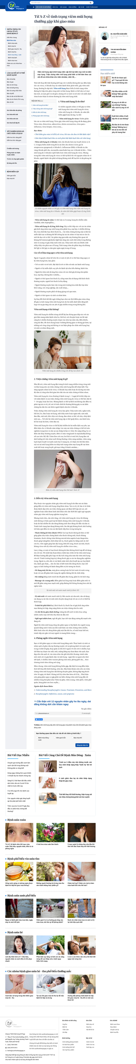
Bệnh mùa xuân (12, 43)
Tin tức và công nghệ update (15, 159)
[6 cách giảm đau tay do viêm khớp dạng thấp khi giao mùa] (48, 782)
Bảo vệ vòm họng (12, 85)
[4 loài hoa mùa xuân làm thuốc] (50, 832)
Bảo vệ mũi (10, 102)
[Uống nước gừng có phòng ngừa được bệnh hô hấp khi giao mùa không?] (19, 871)
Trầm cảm (65, 1029)
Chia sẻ (40, 719)
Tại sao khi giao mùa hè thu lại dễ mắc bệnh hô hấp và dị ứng (50, 997)
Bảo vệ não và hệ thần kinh (15, 96)
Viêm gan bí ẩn (11, 175)
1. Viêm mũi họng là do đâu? (39, 105)
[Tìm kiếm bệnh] (90, 2)
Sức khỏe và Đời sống (43, 7)
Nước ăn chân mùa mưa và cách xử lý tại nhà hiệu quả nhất (81, 921)
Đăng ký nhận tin (82, 745)
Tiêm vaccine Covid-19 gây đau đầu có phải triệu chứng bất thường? (19, 808)
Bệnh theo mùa (11, 40)
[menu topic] (25, 40)
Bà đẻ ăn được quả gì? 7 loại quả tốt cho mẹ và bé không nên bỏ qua (114, 81)
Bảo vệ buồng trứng (12, 88)
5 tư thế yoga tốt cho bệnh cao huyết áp (18, 792)
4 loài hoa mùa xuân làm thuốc (47, 844)
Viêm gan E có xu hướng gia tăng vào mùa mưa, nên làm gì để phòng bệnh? (49, 921)
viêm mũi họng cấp (46, 725)
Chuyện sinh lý (114, 1029)
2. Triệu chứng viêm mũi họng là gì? (41, 109)
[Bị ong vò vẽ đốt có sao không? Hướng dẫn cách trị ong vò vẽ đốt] (106, 104)
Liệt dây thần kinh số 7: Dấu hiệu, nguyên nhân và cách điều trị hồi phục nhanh (18, 959)
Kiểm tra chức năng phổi (14, 137)
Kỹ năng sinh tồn (12, 163)
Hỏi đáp (64, 1032)
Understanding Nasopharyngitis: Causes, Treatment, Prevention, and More (63, 690)
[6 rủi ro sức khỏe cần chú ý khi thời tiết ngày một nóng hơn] (82, 945)
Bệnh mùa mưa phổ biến (21, 895)
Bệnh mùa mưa (12, 60)
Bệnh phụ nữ (90, 1024)
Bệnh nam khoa (115, 1024)
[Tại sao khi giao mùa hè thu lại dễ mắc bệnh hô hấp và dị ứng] (50, 984)
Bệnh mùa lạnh (12, 57)
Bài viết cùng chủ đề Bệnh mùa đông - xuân (65, 755)
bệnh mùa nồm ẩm (75, 725)
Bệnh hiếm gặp (13, 171)
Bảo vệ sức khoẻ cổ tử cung (15, 99)
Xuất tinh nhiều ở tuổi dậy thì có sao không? (120, 117)
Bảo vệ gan (10, 82)
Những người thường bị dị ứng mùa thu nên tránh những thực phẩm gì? (50, 884)
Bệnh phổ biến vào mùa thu (23, 859)
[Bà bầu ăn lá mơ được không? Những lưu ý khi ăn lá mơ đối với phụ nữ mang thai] (106, 126)
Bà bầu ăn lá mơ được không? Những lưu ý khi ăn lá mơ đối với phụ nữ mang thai (120, 128)
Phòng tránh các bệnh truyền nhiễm (13, 154)
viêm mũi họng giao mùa (61, 725)
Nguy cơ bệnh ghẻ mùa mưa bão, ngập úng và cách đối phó (19, 921)
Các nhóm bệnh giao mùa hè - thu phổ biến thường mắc (39, 971)
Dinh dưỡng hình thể (68, 1047)
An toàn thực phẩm (68, 1044)
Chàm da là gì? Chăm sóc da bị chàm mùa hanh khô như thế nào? (81, 884)
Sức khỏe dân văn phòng (14, 110)
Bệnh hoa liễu (114, 1032)
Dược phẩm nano (92, 7)
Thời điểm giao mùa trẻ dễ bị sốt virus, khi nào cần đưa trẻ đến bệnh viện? (63, 134)
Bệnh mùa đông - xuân (14, 55)
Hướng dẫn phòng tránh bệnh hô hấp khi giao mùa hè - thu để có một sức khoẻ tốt (81, 998)
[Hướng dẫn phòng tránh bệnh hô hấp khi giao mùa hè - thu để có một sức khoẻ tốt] (82, 984)
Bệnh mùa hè (12, 46)
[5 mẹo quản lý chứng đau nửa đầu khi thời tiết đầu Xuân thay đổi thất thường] (82, 832)
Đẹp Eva (88, 1027)
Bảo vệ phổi (10, 93)
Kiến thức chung (12, 37)
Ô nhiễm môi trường (13, 148)
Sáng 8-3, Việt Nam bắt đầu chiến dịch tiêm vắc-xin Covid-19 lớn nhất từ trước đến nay (19, 783)
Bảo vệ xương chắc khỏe (14, 90)
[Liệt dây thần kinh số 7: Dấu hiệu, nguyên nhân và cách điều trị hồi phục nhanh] (19, 945)
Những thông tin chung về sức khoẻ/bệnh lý (14, 31)
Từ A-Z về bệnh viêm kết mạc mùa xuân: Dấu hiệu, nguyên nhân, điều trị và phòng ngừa (19, 846)
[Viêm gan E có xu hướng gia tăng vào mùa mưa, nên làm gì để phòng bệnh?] (50, 908)
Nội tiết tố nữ (90, 1029)
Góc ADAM (63, 7)
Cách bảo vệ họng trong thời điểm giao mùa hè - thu (19, 997)
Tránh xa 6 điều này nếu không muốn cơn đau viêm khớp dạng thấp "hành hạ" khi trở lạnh (75, 764)
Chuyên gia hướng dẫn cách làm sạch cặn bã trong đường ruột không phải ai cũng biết (19, 765)
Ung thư (64, 1024)
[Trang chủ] (33, 7)
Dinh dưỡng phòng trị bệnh (70, 1042)
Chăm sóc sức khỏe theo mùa (14, 64)
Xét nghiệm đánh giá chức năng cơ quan (15, 132)
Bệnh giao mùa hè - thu (15, 49)
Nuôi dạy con (90, 1047)
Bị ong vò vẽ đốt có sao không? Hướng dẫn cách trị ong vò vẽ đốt (120, 106)
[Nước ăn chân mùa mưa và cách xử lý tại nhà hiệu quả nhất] (82, 908)
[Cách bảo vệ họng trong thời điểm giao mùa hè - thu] (19, 984)
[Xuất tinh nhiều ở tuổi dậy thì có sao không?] (106, 118)
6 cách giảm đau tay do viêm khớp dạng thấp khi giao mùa (75, 779)
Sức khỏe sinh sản (12, 118)
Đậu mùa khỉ (10, 178)
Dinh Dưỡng (72, 7)
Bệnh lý (64, 1027)
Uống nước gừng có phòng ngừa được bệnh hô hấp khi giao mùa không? (19, 884)
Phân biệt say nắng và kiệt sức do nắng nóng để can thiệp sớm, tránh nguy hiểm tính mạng (50, 959)
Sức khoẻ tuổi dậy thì (13, 123)
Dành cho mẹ (90, 1044)
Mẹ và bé (81, 7)
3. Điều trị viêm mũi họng (38, 112)
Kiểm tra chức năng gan (14, 140)
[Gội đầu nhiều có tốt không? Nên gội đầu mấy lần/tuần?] (106, 93)
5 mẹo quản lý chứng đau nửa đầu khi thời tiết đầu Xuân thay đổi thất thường (81, 845)
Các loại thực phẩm (68, 1050)
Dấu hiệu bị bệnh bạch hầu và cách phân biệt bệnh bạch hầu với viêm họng (62, 138)
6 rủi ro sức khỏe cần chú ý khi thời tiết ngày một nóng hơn (81, 958)
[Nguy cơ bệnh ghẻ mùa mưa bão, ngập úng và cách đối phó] (19, 908)
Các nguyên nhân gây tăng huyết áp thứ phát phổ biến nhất (19, 799)
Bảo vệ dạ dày (11, 79)
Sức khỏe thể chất (12, 114)
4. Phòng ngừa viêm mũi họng (40, 116)
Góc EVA (55, 7)
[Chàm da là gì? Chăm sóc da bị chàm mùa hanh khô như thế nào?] (82, 871)
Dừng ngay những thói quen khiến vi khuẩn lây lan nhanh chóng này (19, 774)
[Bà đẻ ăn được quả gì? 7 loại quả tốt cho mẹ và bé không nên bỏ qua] (106, 79)
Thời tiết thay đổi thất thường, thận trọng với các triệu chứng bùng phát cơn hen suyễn (75, 795)
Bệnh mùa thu (12, 52)
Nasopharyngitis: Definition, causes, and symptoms (55, 694)
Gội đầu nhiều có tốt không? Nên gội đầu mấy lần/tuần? (119, 93)
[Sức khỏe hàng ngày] (16, 5)
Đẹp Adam (113, 1027)
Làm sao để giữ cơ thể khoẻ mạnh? (16, 74)
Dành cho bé (90, 1042)
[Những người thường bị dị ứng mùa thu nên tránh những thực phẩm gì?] (50, 871)
